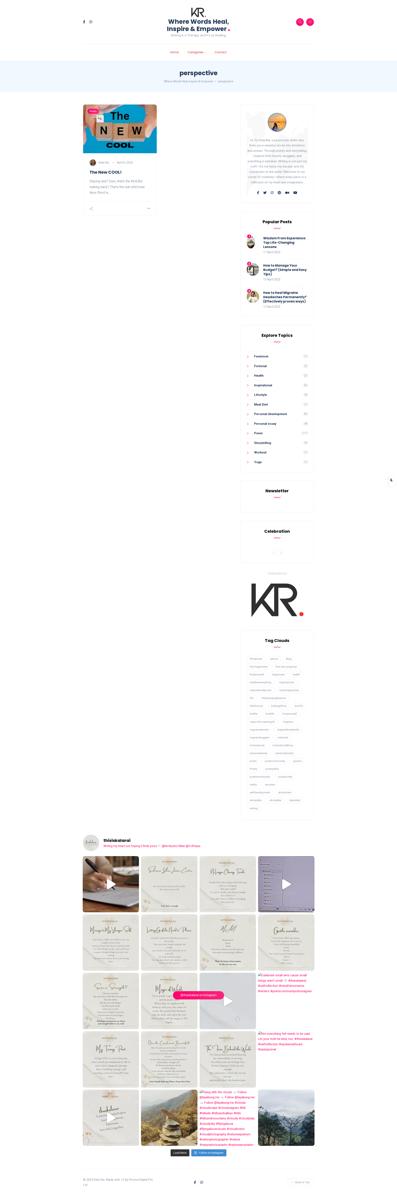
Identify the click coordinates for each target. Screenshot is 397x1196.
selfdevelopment (260, 792)
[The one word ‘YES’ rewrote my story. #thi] (111, 1059)
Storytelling (262, 443)
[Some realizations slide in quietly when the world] (228, 1001)
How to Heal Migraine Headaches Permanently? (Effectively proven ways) (285, 297)
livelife (253, 713)
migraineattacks (259, 729)
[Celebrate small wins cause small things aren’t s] (286, 1001)
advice (274, 658)
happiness (278, 674)
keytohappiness (289, 690)
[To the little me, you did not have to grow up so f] (111, 942)
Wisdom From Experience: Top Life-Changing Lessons (284, 242)
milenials (282, 737)
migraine (288, 721)
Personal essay (265, 424)
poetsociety (285, 776)
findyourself (257, 674)
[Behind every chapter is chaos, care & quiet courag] (111, 884)
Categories (195, 52)
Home (174, 52)
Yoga (258, 462)
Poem (93, 111)
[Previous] (273, 553)
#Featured (256, 658)
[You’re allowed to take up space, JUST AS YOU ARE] (169, 942)
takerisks (294, 800)
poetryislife (272, 768)
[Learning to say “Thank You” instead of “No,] (169, 1059)
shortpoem (284, 792)
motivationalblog (283, 745)
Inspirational (263, 385)
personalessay (258, 753)
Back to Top (302, 1182)
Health (259, 375)
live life (299, 705)
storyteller (256, 800)
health (296, 674)
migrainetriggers (259, 737)
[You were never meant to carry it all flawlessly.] (169, 884)
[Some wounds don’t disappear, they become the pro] (111, 1001)
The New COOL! (106, 172)
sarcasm (270, 784)
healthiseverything (260, 682)
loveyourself (289, 713)
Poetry (253, 768)
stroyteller (275, 800)
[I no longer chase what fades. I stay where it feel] (228, 884)
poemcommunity (275, 761)
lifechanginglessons (274, 698)
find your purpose (286, 666)
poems (297, 761)
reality (253, 784)
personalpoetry (284, 753)
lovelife (269, 713)
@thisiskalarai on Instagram (199, 995)
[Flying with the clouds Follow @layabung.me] (228, 1118)
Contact (221, 52)
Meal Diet (261, 404)
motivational (257, 745)
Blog (289, 658)
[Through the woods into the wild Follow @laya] (169, 1118)
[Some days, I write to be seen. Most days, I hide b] (228, 1059)
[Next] (280, 553)
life (252, 698)
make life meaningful (262, 721)
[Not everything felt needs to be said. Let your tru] (286, 1059)
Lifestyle (260, 395)
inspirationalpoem (260, 690)
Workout (260, 452)
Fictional (260, 366)
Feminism (261, 356)
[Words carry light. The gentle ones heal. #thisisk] (169, 1001)
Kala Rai (104, 162)
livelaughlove (279, 705)
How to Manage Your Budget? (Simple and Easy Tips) (285, 269)
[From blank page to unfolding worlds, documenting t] (286, 884)
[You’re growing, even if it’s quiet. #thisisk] (286, 942)
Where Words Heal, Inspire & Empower (198, 25)
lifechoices (256, 705)
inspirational (286, 682)
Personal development (270, 414)
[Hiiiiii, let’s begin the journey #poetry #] (111, 1118)
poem (253, 761)
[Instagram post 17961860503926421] (286, 1118)
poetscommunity (260, 776)
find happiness (259, 666)
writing (254, 808)
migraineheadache (288, 729)
